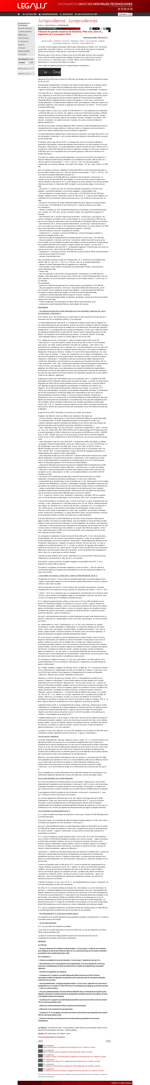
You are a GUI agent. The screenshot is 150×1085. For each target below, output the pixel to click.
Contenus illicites (25, 31)
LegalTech (67, 14)
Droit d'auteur (23, 38)
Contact (115, 1083)
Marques (21, 47)
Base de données (25, 28)
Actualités (31, 14)
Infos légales (126, 1083)
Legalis (25, 69)
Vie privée (22, 54)
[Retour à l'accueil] (19, 14)
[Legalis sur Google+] (131, 9)
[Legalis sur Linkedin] (128, 9)
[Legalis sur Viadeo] (125, 9)
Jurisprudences (49, 14)
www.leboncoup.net (70, 49)
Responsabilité (24, 51)
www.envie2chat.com (45, 60)
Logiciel (21, 44)
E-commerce (23, 41)
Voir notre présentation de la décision (51, 1037)
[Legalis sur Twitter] (122, 9)
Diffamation (22, 34)
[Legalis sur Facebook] (119, 9)
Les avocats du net (87, 14)
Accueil (40, 25)
